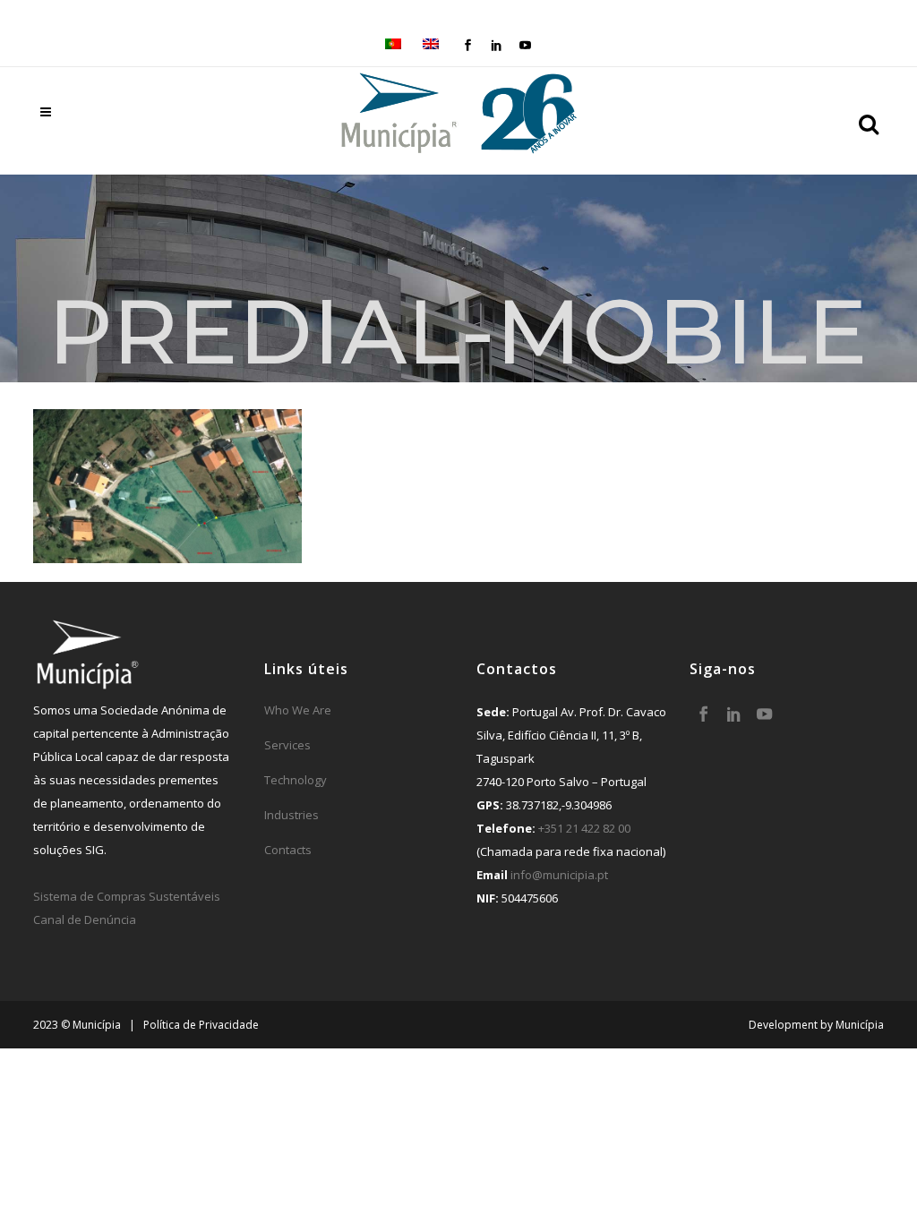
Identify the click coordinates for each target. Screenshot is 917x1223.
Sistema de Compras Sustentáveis (126, 896)
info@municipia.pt (559, 875)
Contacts (288, 850)
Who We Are (297, 710)
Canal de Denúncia (84, 919)
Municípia (860, 1024)
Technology (295, 780)
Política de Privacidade (201, 1024)
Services (287, 745)
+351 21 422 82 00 (584, 828)
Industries (291, 815)
